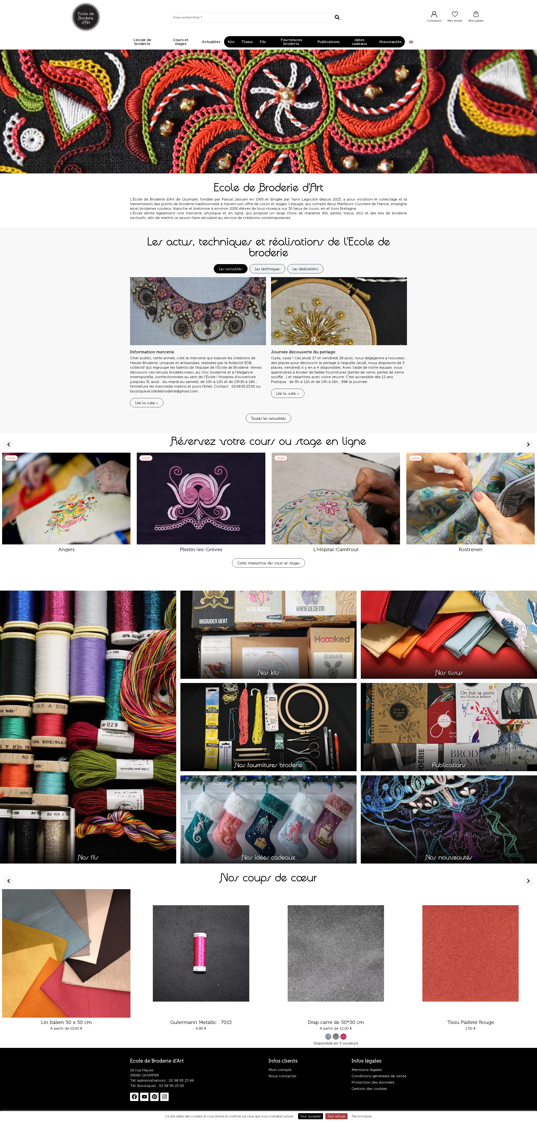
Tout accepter (310, 1116)
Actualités (211, 41)
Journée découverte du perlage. (303, 351)
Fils (263, 41)
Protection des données (373, 1082)
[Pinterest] (154, 1097)
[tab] (231, 268)
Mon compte (280, 1070)
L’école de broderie (142, 42)
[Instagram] (164, 1097)
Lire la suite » (146, 402)
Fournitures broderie (291, 42)
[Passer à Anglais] (411, 42)
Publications (328, 41)
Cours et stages (180, 42)
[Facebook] (134, 1097)
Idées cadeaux (359, 42)
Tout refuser (336, 1116)
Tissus (247, 41)
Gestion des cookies (369, 1089)
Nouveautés (390, 41)
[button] (4, 111)
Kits (231, 41)
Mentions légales (367, 1070)
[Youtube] (144, 1097)
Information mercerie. (152, 351)
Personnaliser (362, 1116)
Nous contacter (282, 1076)
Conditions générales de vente (379, 1076)
